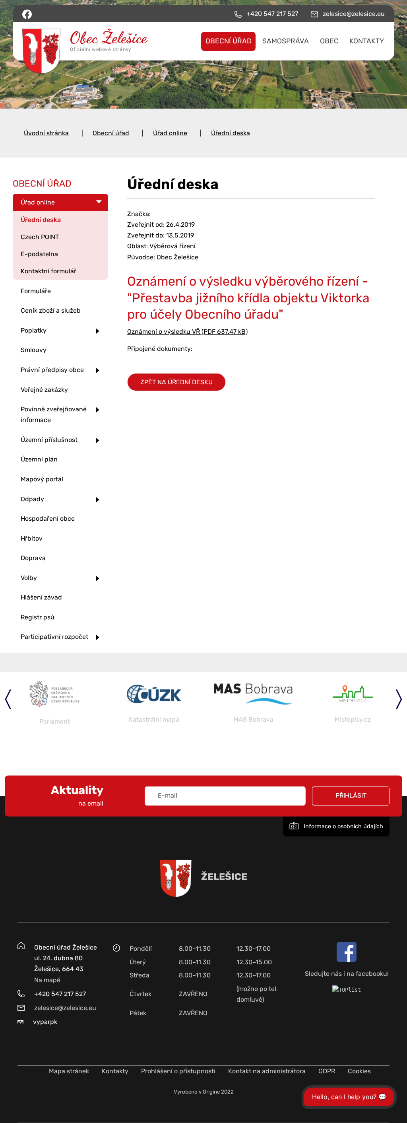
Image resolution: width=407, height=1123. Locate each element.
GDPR (326, 1071)
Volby (29, 578)
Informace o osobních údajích (342, 826)
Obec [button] (329, 41)
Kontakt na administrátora (267, 1071)
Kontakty (115, 1071)
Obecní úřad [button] (228, 41)
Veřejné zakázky (44, 389)
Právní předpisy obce (52, 370)
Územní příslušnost (49, 440)
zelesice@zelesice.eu (65, 1008)
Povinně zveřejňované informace (54, 414)
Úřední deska (230, 133)
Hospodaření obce (48, 518)
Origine (211, 1092)
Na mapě (47, 980)
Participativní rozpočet (54, 636)
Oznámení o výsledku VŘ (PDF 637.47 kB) (187, 331)
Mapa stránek (69, 1071)
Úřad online (170, 133)
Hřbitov (32, 538)
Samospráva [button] (285, 41)
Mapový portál (42, 479)
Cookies (359, 1071)
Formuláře (36, 291)
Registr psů (37, 617)
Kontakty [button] (366, 41)
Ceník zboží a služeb (51, 310)
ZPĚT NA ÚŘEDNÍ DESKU (176, 382)
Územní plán (39, 459)
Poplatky (34, 330)
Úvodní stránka (46, 133)
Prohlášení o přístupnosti (178, 1071)
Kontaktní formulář (48, 271)
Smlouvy (34, 350)
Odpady (32, 499)
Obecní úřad (111, 133)
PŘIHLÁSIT (350, 796)
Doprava (33, 558)
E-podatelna (39, 254)
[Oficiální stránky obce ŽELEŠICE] (63, 41)
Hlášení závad (41, 597)
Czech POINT (40, 237)
